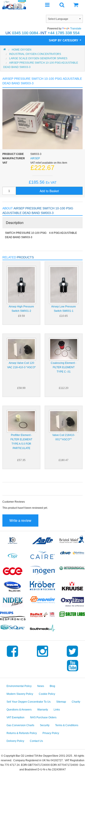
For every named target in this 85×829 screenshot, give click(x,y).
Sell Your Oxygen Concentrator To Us (29, 701)
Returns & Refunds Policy (22, 733)
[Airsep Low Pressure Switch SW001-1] (63, 284)
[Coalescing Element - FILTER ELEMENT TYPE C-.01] (63, 348)
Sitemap (61, 701)
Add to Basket (49, 191)
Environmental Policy (19, 686)
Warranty (42, 709)
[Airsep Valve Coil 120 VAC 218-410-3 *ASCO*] (21, 348)
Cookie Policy (47, 693)
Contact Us (36, 741)
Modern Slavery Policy (20, 693)
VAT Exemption (15, 717)
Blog (52, 686)
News (40, 686)
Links (57, 709)
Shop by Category (64, 40)
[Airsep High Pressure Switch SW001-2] (21, 284)
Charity (76, 701)
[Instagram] (42, 656)
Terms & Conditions (66, 725)
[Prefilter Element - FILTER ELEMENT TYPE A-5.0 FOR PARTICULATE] (21, 420)
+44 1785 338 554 (60, 33)
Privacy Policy (50, 733)
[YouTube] (72, 671)
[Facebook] (12, 656)
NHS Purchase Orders (43, 717)
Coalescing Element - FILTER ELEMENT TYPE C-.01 (63, 367)
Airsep (35, 158)
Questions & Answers (19, 709)
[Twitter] (72, 656)
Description (15, 222)
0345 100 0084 (21, 33)
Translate (75, 28)
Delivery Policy (15, 741)
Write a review (20, 520)
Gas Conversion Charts (20, 725)
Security (44, 725)
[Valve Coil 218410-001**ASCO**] (63, 420)
